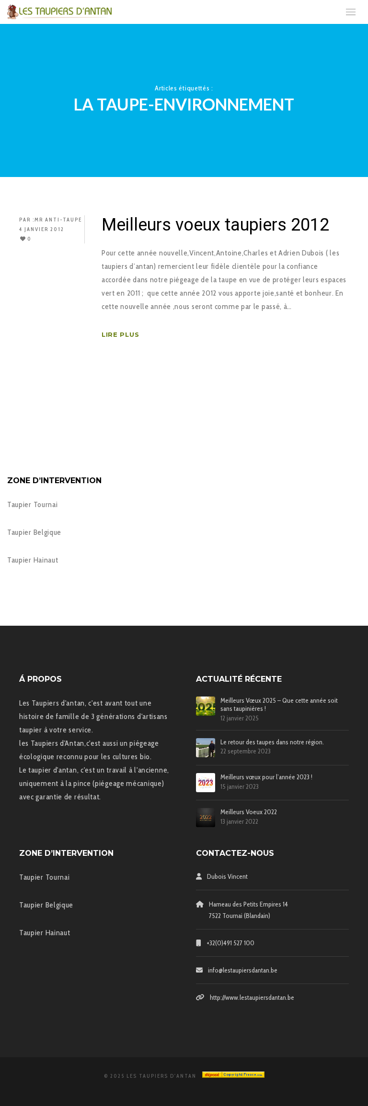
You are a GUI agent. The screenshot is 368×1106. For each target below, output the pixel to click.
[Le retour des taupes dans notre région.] (205, 747)
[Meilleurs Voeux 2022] (205, 817)
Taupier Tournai (32, 504)
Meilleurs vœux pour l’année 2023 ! (266, 777)
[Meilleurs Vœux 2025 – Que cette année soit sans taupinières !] (205, 706)
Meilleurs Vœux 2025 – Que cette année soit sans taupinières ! (279, 705)
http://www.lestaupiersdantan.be (252, 997)
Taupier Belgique (34, 532)
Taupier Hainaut (32, 559)
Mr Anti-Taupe (58, 219)
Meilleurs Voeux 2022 (248, 812)
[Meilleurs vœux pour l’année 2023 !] (205, 782)
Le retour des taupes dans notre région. (272, 742)
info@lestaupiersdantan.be (242, 970)
